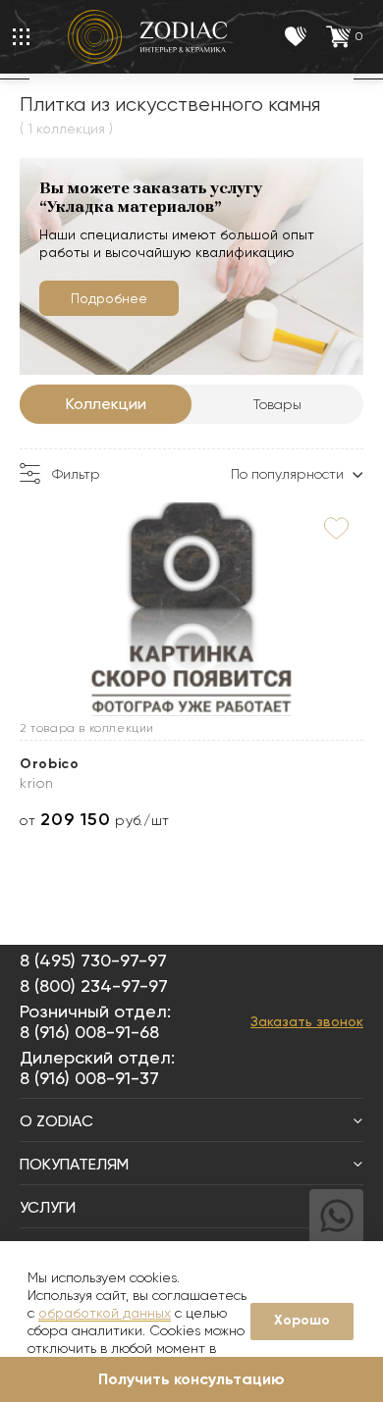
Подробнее (109, 298)
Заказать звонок (306, 1021)
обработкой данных (104, 1313)
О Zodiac (56, 1121)
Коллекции (106, 403)
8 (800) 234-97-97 (94, 985)
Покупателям (74, 1164)
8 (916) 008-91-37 (89, 1077)
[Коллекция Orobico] (191, 609)
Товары (277, 404)
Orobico (50, 763)
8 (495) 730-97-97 (93, 960)
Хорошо (302, 1320)
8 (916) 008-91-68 (89, 1031)
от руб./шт (95, 819)
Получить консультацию (191, 1379)
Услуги (48, 1207)
